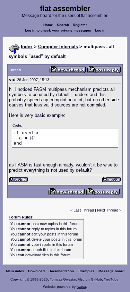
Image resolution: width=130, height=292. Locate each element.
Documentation (61, 271)
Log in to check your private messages (58, 30)
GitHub (96, 279)
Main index (15, 271)
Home (48, 25)
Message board (111, 271)
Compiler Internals (58, 46)
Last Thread (83, 210)
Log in (100, 30)
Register (80, 25)
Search (63, 25)
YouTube (111, 279)
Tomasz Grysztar (63, 279)
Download (36, 271)
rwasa (81, 287)
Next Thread (108, 210)
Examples (86, 271)
